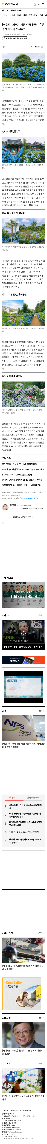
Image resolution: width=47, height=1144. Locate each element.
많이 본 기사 (14, 797)
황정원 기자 (9, 34)
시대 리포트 (7, 577)
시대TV (5, 615)
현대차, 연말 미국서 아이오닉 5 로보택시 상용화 (22, 479)
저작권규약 (13, 1110)
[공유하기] (35, 4)
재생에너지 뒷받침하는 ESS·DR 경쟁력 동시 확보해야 (23, 469)
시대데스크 (7, 933)
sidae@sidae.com (28, 498)
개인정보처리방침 (25, 1110)
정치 (13, 15)
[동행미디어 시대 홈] (10, 4)
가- (32, 46)
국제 (41, 15)
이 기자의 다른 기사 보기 (22, 517)
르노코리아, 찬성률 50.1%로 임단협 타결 (19, 464)
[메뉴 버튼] (43, 4)
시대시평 (6, 1018)
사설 (4, 711)
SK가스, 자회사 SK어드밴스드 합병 (17, 474)
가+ (43, 46)
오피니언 (5, 15)
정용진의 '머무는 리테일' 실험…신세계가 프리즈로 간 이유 (23, 485)
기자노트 (6, 1063)
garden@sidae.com (24, 505)
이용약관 (5, 1110)
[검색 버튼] (38, 4)
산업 (25, 15)
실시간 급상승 (33, 797)
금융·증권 (33, 15)
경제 (19, 15)
